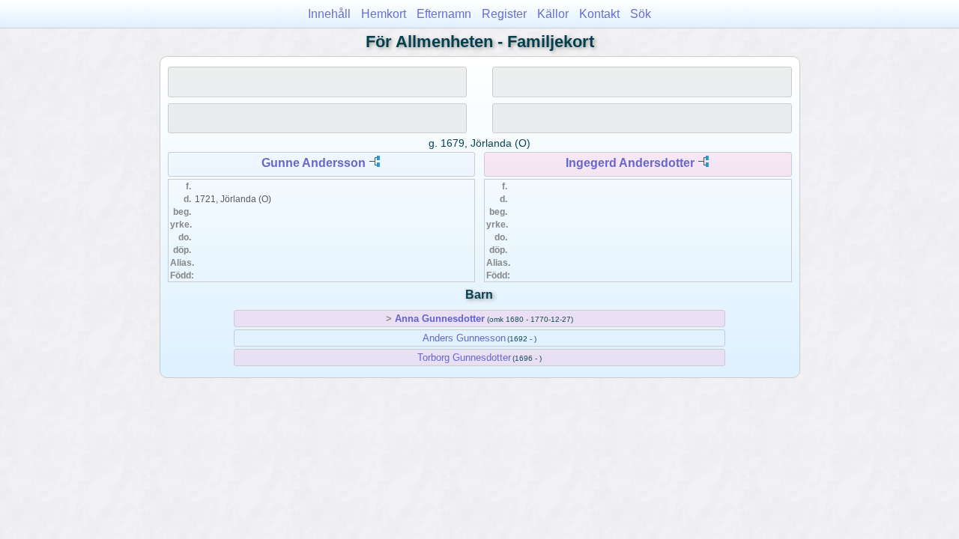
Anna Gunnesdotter (440, 318)
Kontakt (599, 13)
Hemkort (383, 13)
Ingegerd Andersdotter (630, 162)
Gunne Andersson (313, 162)
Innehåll (329, 13)
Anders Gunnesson (464, 338)
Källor (553, 13)
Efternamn (444, 13)
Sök (640, 13)
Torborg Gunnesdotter (464, 357)
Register (504, 13)
